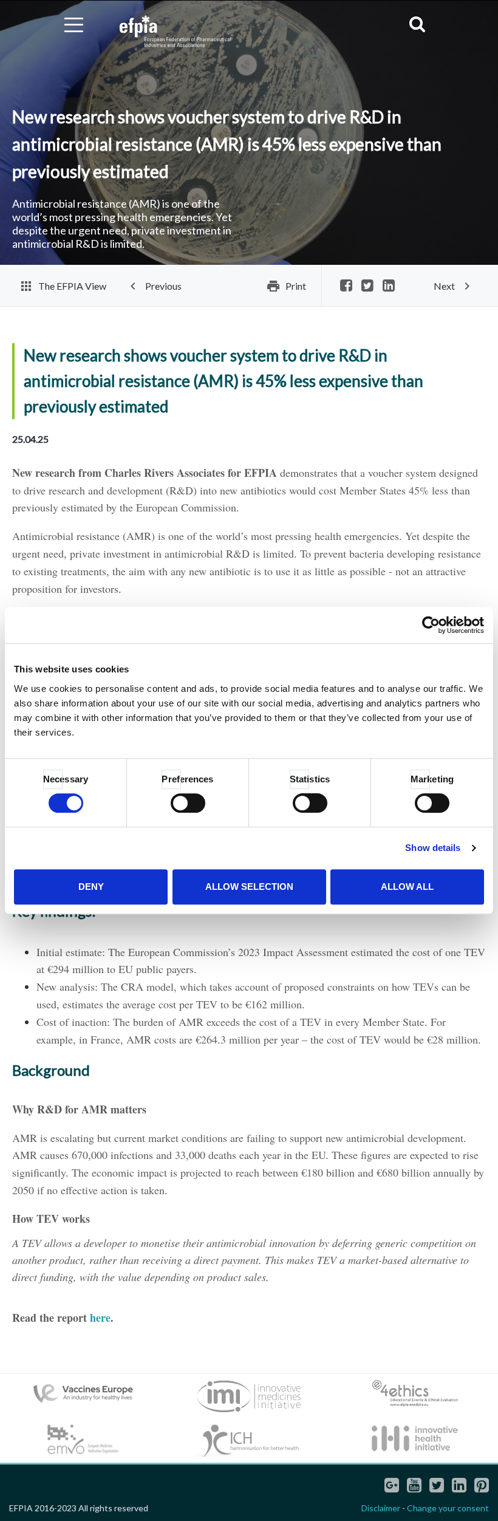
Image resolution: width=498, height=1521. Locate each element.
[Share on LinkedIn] (389, 286)
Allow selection (249, 886)
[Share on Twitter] (367, 286)
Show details (432, 848)
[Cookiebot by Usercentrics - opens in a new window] (431, 625)
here (100, 1317)
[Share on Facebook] (346, 286)
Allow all (407, 886)
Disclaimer (380, 1508)
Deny (91, 886)
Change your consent (448, 1508)
